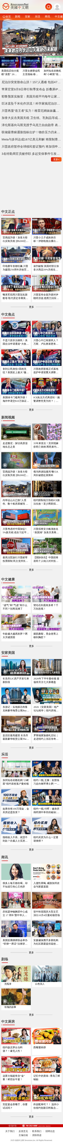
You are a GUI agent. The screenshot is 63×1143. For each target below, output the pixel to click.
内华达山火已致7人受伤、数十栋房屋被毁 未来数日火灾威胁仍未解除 (15, 502)
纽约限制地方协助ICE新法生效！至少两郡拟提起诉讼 (46, 502)
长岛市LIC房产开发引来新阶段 (16, 680)
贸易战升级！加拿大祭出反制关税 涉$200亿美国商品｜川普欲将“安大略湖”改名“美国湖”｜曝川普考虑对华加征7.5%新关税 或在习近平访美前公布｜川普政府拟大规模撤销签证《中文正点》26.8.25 (16, 239)
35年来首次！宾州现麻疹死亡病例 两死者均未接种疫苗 (46, 445)
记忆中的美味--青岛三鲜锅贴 (46, 1077)
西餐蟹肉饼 (39, 1047)
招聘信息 (50, 1131)
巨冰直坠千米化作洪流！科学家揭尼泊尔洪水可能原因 (31, 103)
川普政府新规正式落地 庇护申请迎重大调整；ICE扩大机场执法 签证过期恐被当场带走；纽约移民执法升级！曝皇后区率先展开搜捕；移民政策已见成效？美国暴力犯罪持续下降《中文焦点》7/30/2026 (46, 371)
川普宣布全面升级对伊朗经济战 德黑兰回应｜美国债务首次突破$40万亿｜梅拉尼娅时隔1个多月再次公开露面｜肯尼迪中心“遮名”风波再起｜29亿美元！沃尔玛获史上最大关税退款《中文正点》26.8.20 (46, 296)
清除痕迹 (36, 1135)
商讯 (47, 16)
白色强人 (40, 984)
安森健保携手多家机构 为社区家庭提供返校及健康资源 (45, 942)
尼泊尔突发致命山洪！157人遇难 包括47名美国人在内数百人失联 (31, 82)
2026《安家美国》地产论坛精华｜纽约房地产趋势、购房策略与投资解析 (46, 709)
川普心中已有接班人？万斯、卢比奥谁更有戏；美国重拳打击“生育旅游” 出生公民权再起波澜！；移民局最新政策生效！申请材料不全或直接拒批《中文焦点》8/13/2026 (46, 342)
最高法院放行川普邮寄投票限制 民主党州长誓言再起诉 (15, 559)
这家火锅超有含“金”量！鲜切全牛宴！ (14, 1077)
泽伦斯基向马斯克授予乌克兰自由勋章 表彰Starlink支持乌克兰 (31, 125)
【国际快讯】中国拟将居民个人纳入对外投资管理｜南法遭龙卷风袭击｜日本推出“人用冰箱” (45, 559)
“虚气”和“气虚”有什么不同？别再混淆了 (15, 607)
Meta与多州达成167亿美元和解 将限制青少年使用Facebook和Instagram (31, 139)
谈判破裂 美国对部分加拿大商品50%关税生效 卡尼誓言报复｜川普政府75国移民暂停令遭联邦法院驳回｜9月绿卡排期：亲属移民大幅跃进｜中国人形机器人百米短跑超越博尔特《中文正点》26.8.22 (46, 268)
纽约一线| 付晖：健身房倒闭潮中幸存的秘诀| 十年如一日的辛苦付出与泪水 (46, 810)
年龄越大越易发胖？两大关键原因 (15, 635)
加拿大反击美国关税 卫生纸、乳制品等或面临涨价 (31, 117)
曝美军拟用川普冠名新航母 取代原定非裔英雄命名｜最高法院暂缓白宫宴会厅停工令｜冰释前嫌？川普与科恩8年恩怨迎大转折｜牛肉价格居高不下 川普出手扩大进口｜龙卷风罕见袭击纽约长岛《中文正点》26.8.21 (16, 296)
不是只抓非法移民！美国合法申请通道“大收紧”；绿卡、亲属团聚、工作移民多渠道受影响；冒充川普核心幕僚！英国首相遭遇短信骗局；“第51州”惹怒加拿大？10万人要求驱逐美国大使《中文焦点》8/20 (16, 342)
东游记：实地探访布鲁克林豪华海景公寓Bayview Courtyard (16, 709)
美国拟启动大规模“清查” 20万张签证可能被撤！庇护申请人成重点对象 (10, 72)
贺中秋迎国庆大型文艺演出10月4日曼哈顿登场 (46, 913)
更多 (56, 159)
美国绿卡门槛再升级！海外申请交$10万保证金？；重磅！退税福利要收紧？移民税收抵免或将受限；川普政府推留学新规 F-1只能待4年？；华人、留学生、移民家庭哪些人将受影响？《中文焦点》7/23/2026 (16, 399)
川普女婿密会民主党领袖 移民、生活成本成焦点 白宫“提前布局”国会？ (32, 72)
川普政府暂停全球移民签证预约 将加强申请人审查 (31, 146)
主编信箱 (23, 1135)
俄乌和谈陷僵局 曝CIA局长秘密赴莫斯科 (45, 473)
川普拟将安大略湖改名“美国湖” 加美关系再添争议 (46, 531)
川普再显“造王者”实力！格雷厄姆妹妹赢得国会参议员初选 (31, 110)
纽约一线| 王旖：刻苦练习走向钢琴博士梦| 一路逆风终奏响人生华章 (46, 782)
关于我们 (10, 1131)
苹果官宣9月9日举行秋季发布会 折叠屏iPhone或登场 (31, 89)
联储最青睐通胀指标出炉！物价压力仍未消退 (31, 132)
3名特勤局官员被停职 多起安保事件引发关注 (31, 153)
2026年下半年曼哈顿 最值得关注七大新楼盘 (46, 680)
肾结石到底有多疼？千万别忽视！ (45, 607)
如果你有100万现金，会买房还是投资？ (16, 810)
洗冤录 (7, 984)
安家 (27, 16)
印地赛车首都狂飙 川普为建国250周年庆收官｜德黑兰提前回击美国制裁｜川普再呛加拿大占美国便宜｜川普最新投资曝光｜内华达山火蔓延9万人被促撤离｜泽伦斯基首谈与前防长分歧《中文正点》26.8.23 (16, 268)
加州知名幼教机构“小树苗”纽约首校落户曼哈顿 (52, 72)
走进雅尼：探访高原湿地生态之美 (15, 445)
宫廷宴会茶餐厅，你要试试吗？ (15, 1106)
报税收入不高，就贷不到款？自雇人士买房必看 (15, 839)
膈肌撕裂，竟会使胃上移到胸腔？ (45, 635)
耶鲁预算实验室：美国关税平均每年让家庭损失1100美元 (31, 96)
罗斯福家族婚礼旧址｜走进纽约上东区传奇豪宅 (46, 737)
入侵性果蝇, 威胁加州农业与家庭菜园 (46, 885)
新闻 (17, 16)
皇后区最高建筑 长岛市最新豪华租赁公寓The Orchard (16, 737)
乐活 (37, 16)
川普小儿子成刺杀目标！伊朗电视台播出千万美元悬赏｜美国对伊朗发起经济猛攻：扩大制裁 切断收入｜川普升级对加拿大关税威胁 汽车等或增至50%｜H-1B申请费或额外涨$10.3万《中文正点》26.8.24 (46, 239)
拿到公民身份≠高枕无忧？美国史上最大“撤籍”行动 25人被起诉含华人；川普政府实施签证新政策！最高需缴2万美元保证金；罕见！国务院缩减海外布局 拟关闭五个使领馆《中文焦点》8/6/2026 (16, 371)
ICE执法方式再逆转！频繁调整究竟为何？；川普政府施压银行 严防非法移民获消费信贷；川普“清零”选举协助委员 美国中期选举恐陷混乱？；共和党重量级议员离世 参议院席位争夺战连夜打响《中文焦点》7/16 (46, 399)
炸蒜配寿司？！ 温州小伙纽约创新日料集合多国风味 (46, 1106)
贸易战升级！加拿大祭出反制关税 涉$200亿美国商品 (15, 473)
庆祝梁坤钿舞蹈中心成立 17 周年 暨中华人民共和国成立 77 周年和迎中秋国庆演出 (16, 913)
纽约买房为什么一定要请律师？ (45, 839)
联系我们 (36, 1131)
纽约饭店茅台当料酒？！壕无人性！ (13, 1049)
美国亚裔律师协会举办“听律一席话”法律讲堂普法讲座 (15, 942)
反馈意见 (23, 1131)
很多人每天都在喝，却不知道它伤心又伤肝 (15, 885)
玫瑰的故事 (10, 1007)
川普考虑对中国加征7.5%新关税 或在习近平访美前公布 (16, 531)
